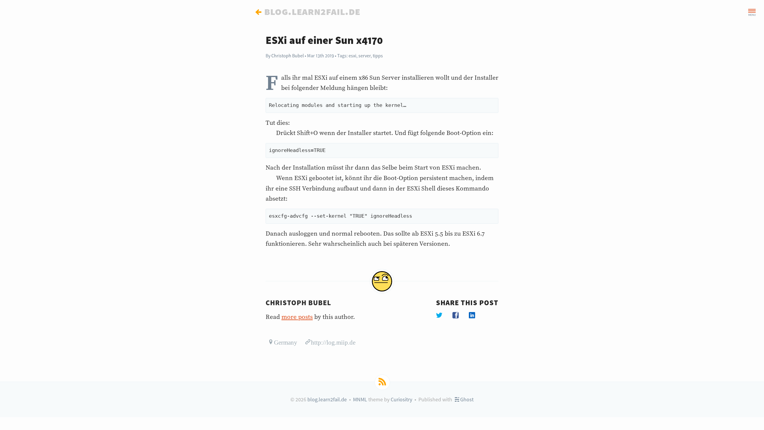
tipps (378, 56)
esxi (352, 56)
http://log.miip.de (333, 342)
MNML (360, 399)
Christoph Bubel (287, 56)
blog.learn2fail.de (327, 399)
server (364, 56)
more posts (297, 317)
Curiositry (401, 399)
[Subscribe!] (382, 382)
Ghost (466, 399)
